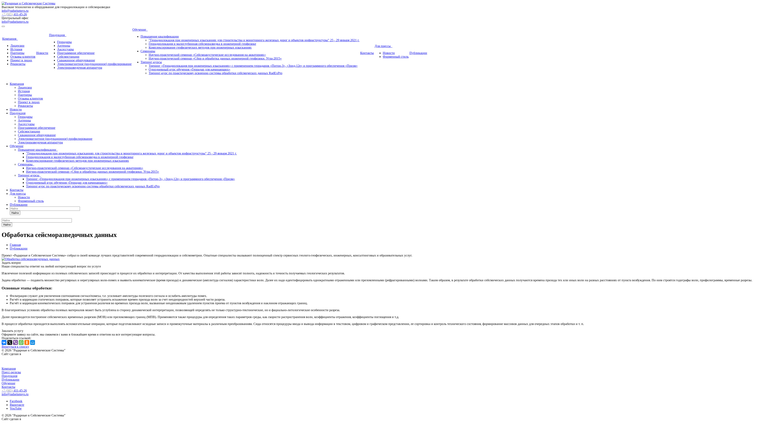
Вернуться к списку (15, 346)
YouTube (16, 408)
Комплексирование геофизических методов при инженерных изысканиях (200, 47)
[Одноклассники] (26, 342)
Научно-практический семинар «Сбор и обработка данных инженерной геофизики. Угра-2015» (215, 58)
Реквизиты (17, 64)
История (16, 49)
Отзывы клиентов (22, 56)
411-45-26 (14, 14)
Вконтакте (17, 404)
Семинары (148, 51)
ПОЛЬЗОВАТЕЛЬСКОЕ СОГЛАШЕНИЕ (31, 361)
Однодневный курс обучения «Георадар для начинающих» (189, 69)
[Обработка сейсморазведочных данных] (31, 259)
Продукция (57, 35)
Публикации (418, 53)
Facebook (16, 401)
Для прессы (383, 46)
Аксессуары (65, 49)
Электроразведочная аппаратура (79, 67)
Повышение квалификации (160, 36)
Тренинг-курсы (151, 62)
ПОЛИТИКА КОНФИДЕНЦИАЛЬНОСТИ (32, 365)
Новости (42, 53)
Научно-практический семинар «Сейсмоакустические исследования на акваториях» (207, 55)
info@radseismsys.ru (15, 10)
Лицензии (17, 45)
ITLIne (26, 354)
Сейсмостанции (68, 56)
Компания (10, 38)
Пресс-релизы (11, 372)
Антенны (63, 45)
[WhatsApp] (21, 342)
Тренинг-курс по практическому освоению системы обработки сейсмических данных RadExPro (215, 73)
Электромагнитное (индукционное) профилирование (94, 64)
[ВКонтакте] (4, 342)
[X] (9, 342)
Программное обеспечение (76, 53)
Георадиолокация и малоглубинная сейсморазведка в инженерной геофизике (202, 44)
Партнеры (17, 53)
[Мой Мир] (32, 342)
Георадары (64, 42)
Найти (15, 212)
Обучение (140, 29)
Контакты (367, 53)
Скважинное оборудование (76, 60)
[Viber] (15, 342)
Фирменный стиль (396, 56)
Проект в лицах (21, 60)
